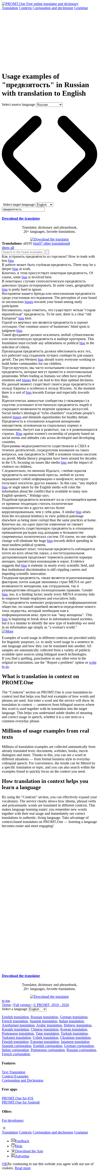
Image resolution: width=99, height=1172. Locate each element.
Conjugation (53, 8)
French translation (15, 1021)
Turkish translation (74, 1033)
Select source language (18, 104)
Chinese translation (44, 1029)
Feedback (22, 1141)
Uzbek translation (45, 1037)
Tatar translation (47, 1033)
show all (8, 247)
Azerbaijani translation (18, 1025)
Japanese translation (75, 1042)
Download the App (29, 1151)
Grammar (81, 8)
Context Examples (15, 1076)
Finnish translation (15, 1042)
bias (11, 261)
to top (6, 1001)
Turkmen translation (16, 1037)
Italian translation (71, 1021)
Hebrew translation (77, 1025)
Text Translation (13, 1072)
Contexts (25, 8)
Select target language (19, 204)
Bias (19, 434)
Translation (10, 8)
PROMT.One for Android (21, 1102)
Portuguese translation (18, 1033)
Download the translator (21, 218)
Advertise (22, 1156)
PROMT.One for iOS (17, 1098)
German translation (73, 1017)
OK (4, 1164)
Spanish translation (43, 1021)
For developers (12, 1120)
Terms (6, 1005)
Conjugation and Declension (22, 1080)
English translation (15, 1017)
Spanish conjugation (16, 1046)
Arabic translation (49, 1025)
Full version (22, 1005)
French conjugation (16, 1054)
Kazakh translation (15, 1029)
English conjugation (47, 1046)
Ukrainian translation (75, 1037)
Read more (23, 1168)
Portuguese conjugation (48, 1050)
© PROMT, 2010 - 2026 (51, 1005)
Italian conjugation (15, 1050)
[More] (7, 631)
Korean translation (73, 1029)
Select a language (14, 1009)
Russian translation (44, 1017)
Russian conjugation (81, 1050)
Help (18, 1146)
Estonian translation (44, 1042)
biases (29, 302)
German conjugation (79, 1046)
